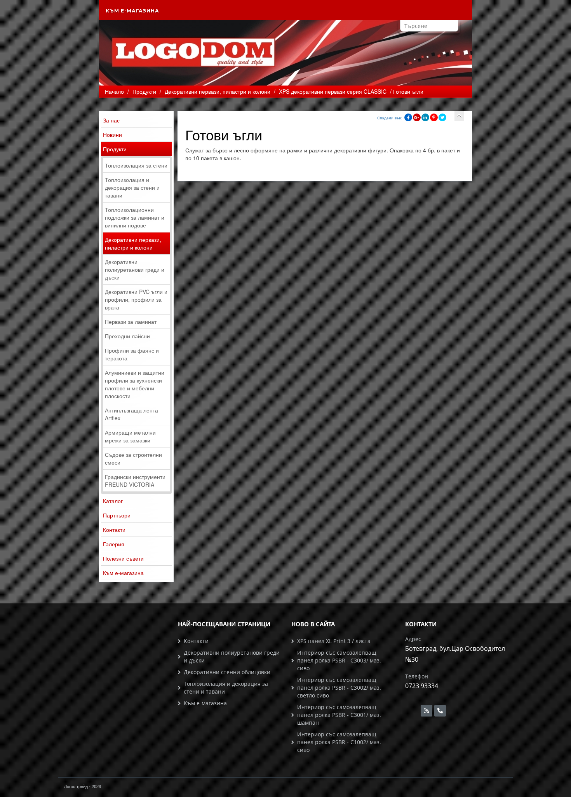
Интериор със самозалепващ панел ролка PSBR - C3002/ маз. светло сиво (339, 687)
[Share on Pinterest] (434, 117)
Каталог (113, 501)
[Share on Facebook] (408, 117)
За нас (111, 120)
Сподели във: (389, 118)
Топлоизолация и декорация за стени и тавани (132, 187)
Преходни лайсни (127, 336)
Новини (112, 134)
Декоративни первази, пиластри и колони (133, 243)
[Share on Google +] (417, 117)
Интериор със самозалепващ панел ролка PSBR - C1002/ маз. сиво (339, 742)
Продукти (115, 149)
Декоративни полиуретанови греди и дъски (134, 269)
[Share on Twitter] (442, 117)
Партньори (117, 515)
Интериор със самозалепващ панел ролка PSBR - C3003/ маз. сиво (339, 660)
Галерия (113, 544)
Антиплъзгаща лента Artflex (131, 414)
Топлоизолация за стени (136, 165)
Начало (114, 91)
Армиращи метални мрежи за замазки (130, 436)
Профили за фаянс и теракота (132, 354)
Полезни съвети (123, 558)
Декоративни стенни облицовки (227, 672)
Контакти (114, 529)
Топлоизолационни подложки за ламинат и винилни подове (134, 217)
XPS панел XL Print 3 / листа (334, 641)
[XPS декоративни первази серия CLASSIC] (459, 116)
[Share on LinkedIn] (425, 117)
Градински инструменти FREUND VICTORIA (135, 480)
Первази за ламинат (131, 321)
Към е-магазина (132, 11)
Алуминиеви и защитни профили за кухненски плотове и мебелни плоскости (134, 384)
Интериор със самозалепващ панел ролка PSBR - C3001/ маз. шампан (339, 714)
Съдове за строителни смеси (133, 458)
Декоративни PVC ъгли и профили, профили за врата (136, 299)
